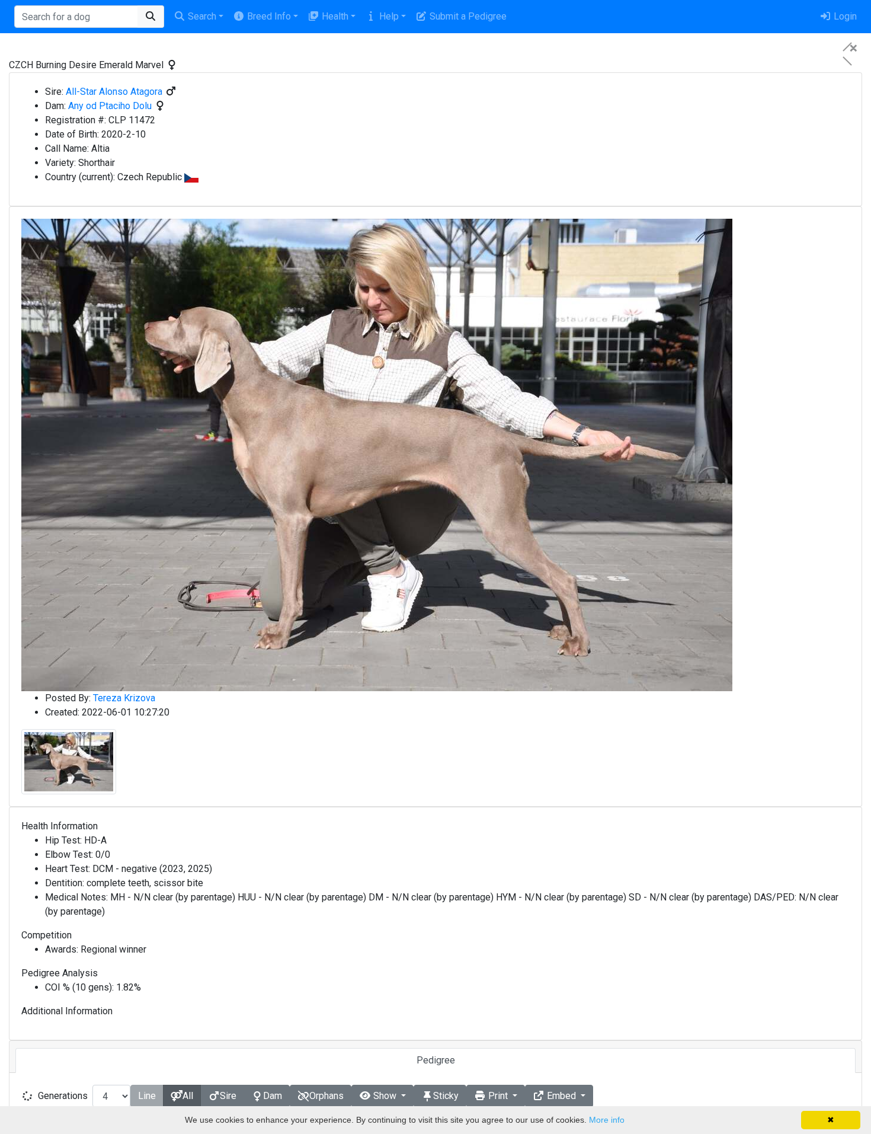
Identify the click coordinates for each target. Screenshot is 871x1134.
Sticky (446, 1095)
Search (200, 16)
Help (388, 16)
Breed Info (268, 16)
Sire (228, 1095)
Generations (63, 1095)
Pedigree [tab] (436, 1060)
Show (385, 1095)
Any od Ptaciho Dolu (110, 105)
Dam (272, 1095)
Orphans (326, 1095)
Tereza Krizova (124, 698)
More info (607, 1120)
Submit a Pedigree (467, 16)
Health (333, 16)
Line (147, 1095)
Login (844, 16)
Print (498, 1095)
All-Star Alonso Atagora (114, 91)
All (187, 1095)
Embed (561, 1095)
